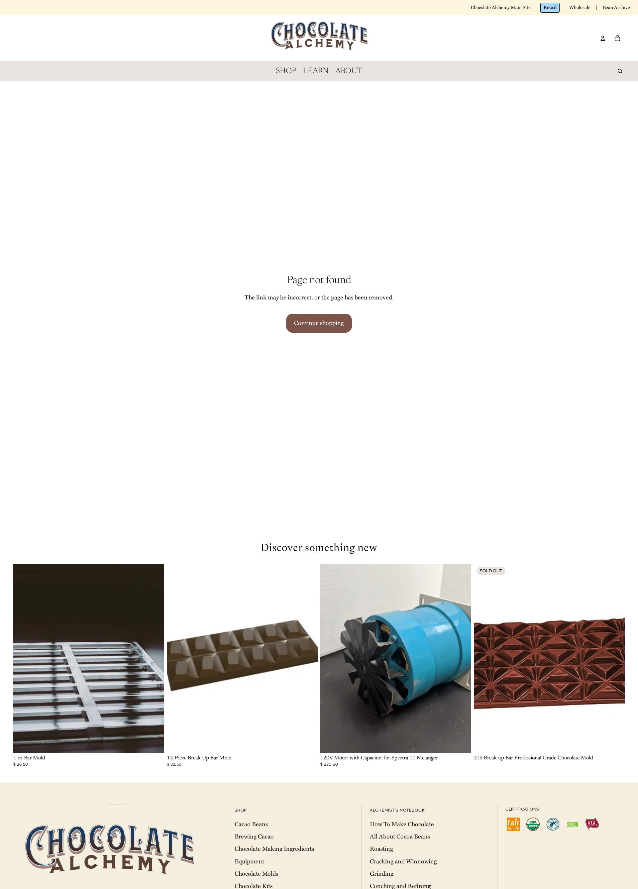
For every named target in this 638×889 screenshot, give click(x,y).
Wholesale (579, 7)
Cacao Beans (251, 824)
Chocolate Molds (256, 873)
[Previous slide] (23, 658)
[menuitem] (286, 71)
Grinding (381, 873)
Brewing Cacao (254, 836)
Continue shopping (319, 323)
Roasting (381, 848)
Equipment (249, 861)
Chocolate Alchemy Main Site (501, 7)
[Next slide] (154, 658)
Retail (550, 7)
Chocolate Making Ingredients (274, 848)
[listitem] (513, 824)
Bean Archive (616, 7)
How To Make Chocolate (402, 824)
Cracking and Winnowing (403, 861)
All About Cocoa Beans (400, 836)
